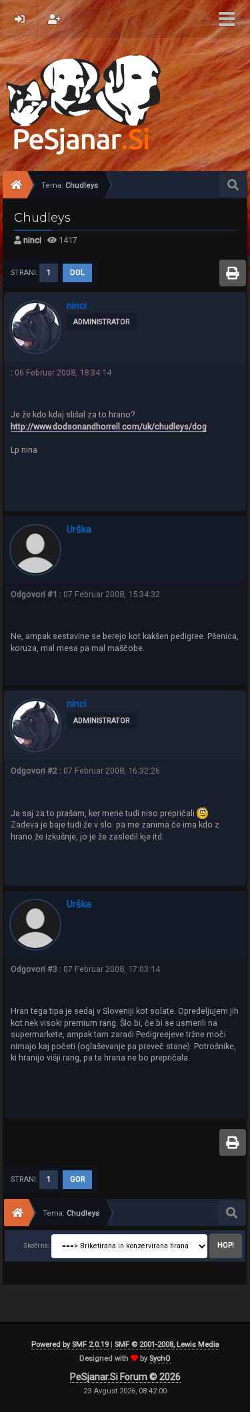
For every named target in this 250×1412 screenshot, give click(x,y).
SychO (160, 1358)
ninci (32, 240)
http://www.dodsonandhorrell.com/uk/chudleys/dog (109, 426)
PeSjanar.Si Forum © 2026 (125, 1376)
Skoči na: (36, 1245)
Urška (79, 529)
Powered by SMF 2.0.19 (70, 1344)
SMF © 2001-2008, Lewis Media (167, 1344)
